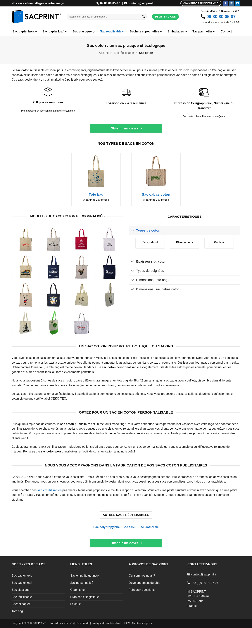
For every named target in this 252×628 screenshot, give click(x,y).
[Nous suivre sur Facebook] (225, 3)
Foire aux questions (142, 589)
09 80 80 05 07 (110, 3)
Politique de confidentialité (107, 623)
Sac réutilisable (124, 52)
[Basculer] (132, 230)
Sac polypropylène (106, 527)
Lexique (75, 604)
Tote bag (96, 194)
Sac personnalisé (81, 582)
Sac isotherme (149, 527)
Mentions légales (142, 623)
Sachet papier (21, 604)
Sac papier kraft (22, 582)
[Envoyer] (143, 17)
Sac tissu (129, 527)
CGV (127, 623)
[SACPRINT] (36, 17)
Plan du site (82, 623)
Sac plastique (21, 589)
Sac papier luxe (22, 575)
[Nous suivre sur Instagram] (231, 3)
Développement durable (144, 582)
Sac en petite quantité (84, 575)
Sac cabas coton (156, 194)
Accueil (104, 52)
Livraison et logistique (84, 596)
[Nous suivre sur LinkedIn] (237, 3)
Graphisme (77, 589)
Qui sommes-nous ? (142, 575)
